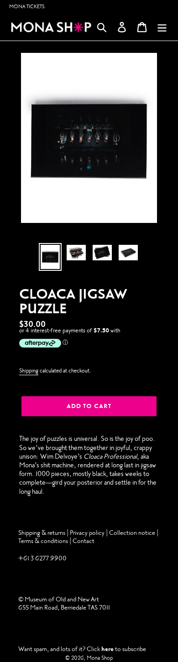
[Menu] (162, 27)
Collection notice (132, 532)
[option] (50, 257)
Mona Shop (100, 658)
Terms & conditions (43, 541)
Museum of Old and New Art (61, 599)
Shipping (28, 370)
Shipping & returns (41, 532)
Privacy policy (88, 532)
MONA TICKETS (27, 6)
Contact (83, 541)
